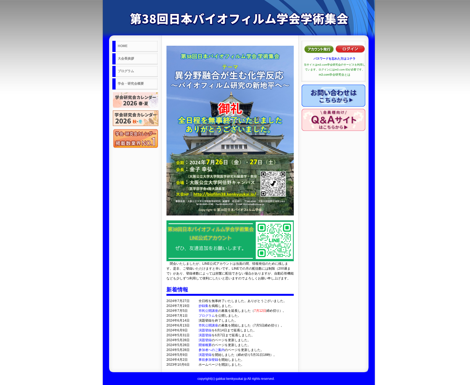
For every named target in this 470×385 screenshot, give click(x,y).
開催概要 (205, 345)
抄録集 (203, 306)
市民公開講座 (208, 311)
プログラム (207, 316)
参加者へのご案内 (212, 350)
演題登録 (205, 330)
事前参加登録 (208, 360)
